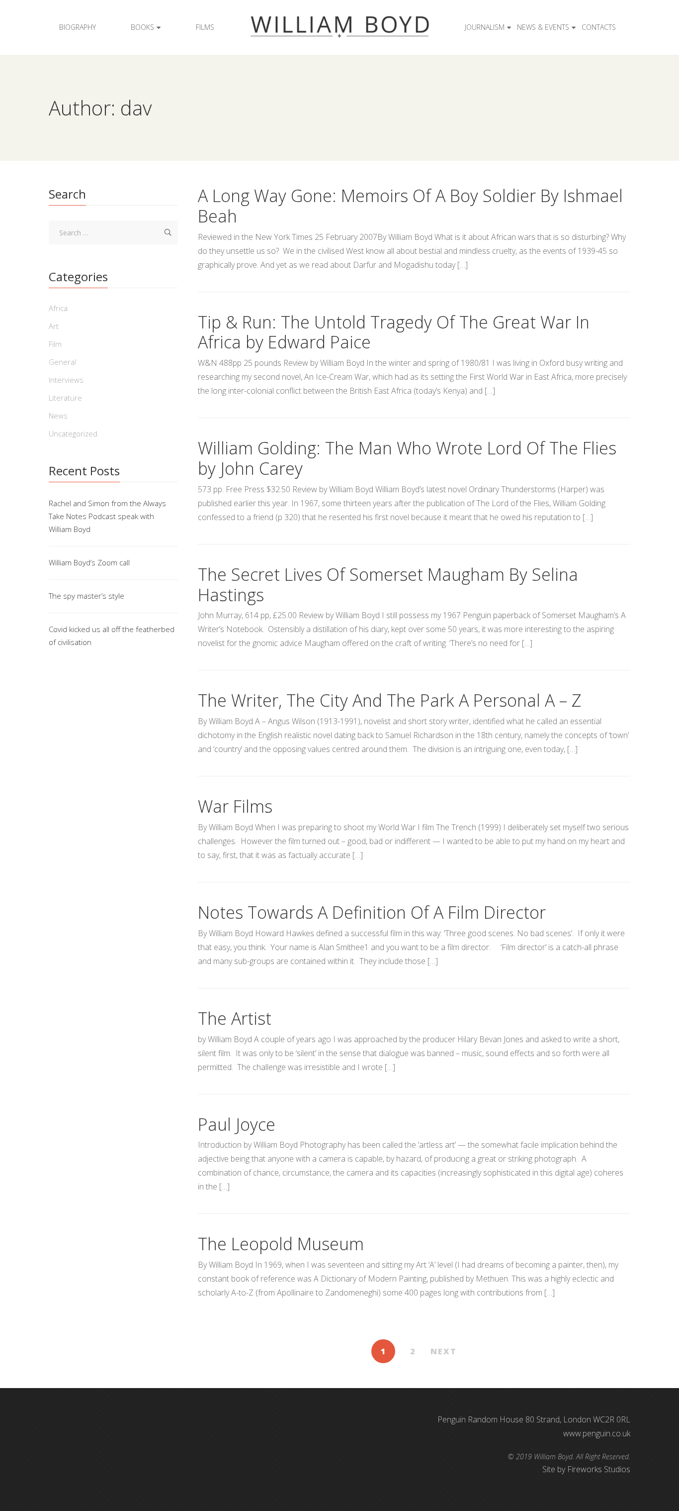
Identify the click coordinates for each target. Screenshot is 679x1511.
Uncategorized (73, 433)
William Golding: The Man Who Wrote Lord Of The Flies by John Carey (407, 458)
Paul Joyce (236, 1124)
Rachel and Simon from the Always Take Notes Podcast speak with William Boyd (107, 516)
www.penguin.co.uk (596, 1433)
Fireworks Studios (598, 1469)
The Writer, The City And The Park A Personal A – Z (389, 700)
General (62, 362)
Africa (58, 308)
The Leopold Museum (281, 1243)
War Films (235, 806)
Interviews (66, 380)
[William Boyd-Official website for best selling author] (339, 27)
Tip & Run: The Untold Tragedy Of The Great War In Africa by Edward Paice (394, 332)
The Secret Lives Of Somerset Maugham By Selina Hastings (388, 584)
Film (55, 344)
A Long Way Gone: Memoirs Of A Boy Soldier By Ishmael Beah (410, 205)
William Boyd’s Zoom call (89, 562)
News (58, 416)
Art (54, 326)
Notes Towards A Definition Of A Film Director (372, 912)
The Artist (234, 1018)
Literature (65, 398)
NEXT (443, 1351)
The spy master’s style (86, 596)
